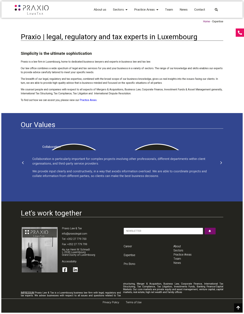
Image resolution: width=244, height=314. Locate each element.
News (184, 9)
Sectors (118, 9)
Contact (199, 9)
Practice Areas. (88, 100)
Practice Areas (144, 9)
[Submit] (210, 231)
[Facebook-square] (64, 269)
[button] (23, 162)
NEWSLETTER (132, 226)
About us (100, 9)
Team (169, 9)
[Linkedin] (75, 269)
